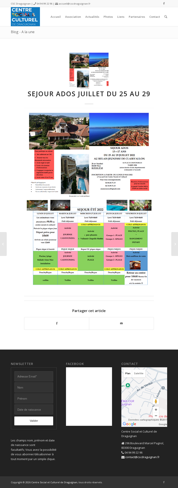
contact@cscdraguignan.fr (142, 457)
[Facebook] (164, 3)
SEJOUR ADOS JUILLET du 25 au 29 (89, 93)
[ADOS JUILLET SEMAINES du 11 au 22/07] (3, 244)
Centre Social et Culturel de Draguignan (54, 482)
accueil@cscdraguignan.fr (75, 3)
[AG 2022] (174, 244)
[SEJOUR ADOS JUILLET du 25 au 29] (89, 69)
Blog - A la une (23, 31)
